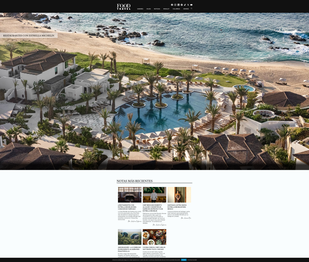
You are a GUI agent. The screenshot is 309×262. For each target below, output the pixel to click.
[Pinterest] (182, 5)
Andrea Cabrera (136, 221)
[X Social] (188, 5)
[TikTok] (185, 5)
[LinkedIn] (178, 5)
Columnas (176, 9)
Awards (186, 9)
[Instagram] (175, 5)
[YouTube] (191, 5)
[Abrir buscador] (191, 8)
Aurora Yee (187, 218)
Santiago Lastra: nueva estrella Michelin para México (177, 207)
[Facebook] (172, 5)
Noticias (157, 9)
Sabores (140, 9)
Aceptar (184, 259)
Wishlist (166, 9)
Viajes (148, 9)
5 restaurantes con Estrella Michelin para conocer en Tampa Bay (127, 207)
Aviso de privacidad (192, 259)
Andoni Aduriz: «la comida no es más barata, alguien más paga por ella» (129, 249)
